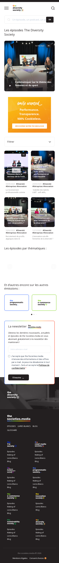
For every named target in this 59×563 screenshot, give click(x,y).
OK (50, 20)
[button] (9, 266)
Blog (35, 426)
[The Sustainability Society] (13, 522)
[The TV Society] (12, 444)
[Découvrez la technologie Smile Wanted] (29, 115)
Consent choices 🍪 (38, 558)
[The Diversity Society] (40, 522)
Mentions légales (20, 558)
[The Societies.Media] (18, 8)
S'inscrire (16, 378)
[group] (16, 303)
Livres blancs (24, 426)
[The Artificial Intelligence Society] (11, 470)
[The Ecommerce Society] (13, 496)
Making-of (11, 455)
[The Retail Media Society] (40, 444)
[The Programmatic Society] (39, 470)
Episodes (11, 426)
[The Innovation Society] (41, 496)
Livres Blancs (12, 458)
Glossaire (12, 430)
